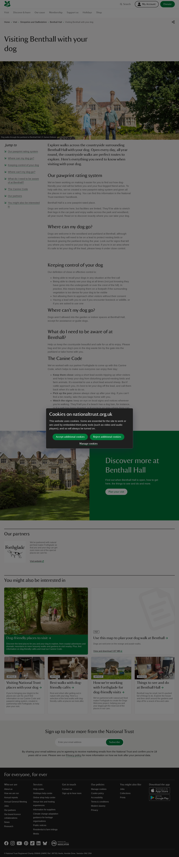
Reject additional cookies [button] (107, 437)
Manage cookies (88, 443)
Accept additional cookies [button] (70, 437)
